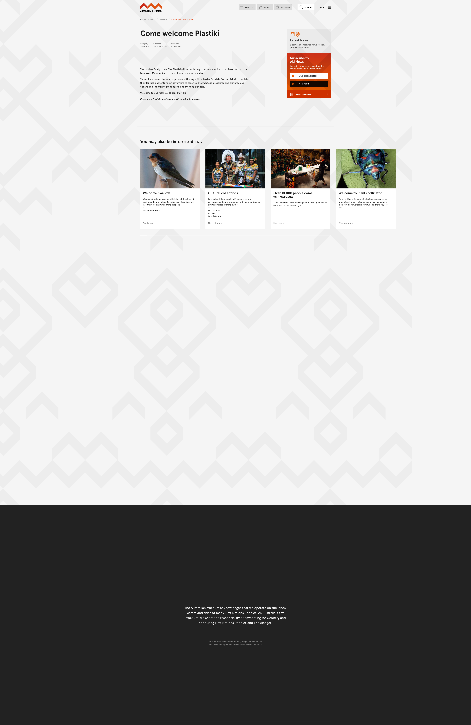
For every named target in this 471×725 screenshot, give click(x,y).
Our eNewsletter (307, 75)
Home (143, 19)
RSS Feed (303, 83)
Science (163, 19)
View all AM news (303, 94)
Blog (152, 19)
